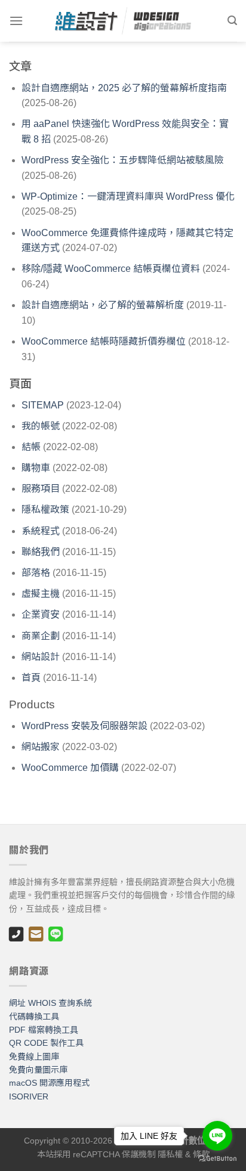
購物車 (35, 468)
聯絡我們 (40, 552)
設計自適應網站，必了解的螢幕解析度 (102, 305)
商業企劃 (40, 636)
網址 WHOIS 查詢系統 (50, 1003)
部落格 (35, 573)
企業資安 (40, 614)
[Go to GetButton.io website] (217, 1159)
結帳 (31, 447)
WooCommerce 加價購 (70, 768)
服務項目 (40, 489)
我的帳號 (40, 426)
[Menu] (16, 20)
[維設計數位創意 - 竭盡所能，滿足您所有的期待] (123, 21)
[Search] (232, 20)
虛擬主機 (40, 593)
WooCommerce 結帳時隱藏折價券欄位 (103, 341)
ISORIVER (28, 1096)
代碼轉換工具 (34, 1016)
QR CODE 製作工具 (46, 1043)
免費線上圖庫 (34, 1056)
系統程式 (40, 531)
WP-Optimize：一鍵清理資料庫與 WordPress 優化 (128, 196)
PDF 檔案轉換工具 (43, 1029)
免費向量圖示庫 (38, 1069)
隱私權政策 (45, 509)
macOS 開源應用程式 (49, 1083)
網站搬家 (40, 747)
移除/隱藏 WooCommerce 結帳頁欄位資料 (110, 269)
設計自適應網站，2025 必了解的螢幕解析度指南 (124, 88)
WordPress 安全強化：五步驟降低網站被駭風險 (122, 160)
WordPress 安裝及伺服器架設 (84, 726)
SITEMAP (42, 405)
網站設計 (40, 657)
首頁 (31, 678)
